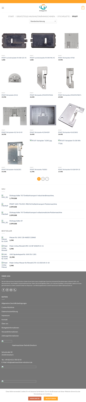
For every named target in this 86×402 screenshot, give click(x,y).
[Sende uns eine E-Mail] (11, 290)
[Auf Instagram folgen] (7, 290)
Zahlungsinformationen (10, 336)
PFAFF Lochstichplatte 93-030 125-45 (14, 58)
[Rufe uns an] (15, 290)
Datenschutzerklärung (10, 311)
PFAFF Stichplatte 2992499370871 (69, 95)
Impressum (6, 315)
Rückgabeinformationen (10, 328)
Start (11, 16)
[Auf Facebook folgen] (3, 290)
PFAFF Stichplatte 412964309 (40, 132)
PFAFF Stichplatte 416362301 (11, 169)
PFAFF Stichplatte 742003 (38, 169)
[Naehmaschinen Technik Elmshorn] (43, 8)
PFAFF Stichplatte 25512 (10, 95)
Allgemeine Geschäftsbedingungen (14, 303)
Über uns (5, 323)
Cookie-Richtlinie (8, 307)
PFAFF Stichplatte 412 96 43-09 (12, 132)
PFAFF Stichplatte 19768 (66, 58)
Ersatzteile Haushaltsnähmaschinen (36, 16)
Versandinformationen (10, 332)
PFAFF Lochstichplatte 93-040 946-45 (42, 58)
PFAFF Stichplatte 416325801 (68, 132)
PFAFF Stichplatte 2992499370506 (41, 95)
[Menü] (3, 7)
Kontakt (5, 319)
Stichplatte (63, 16)
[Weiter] (47, 179)
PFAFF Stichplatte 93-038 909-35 (69, 169)
